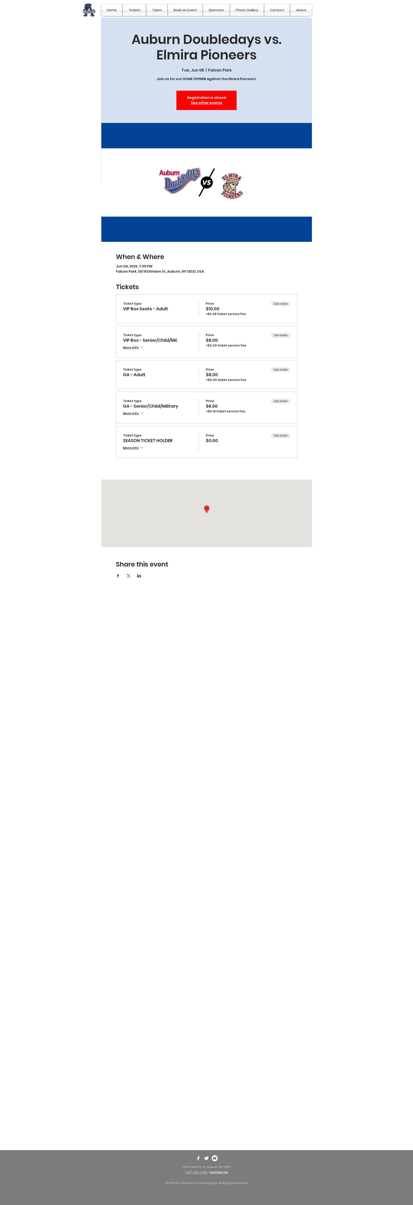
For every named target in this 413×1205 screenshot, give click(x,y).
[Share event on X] (128, 576)
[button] (134, 10)
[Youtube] (215, 1158)
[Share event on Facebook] (118, 576)
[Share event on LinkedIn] (139, 576)
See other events (206, 102)
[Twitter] (206, 1158)
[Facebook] (198, 1158)
